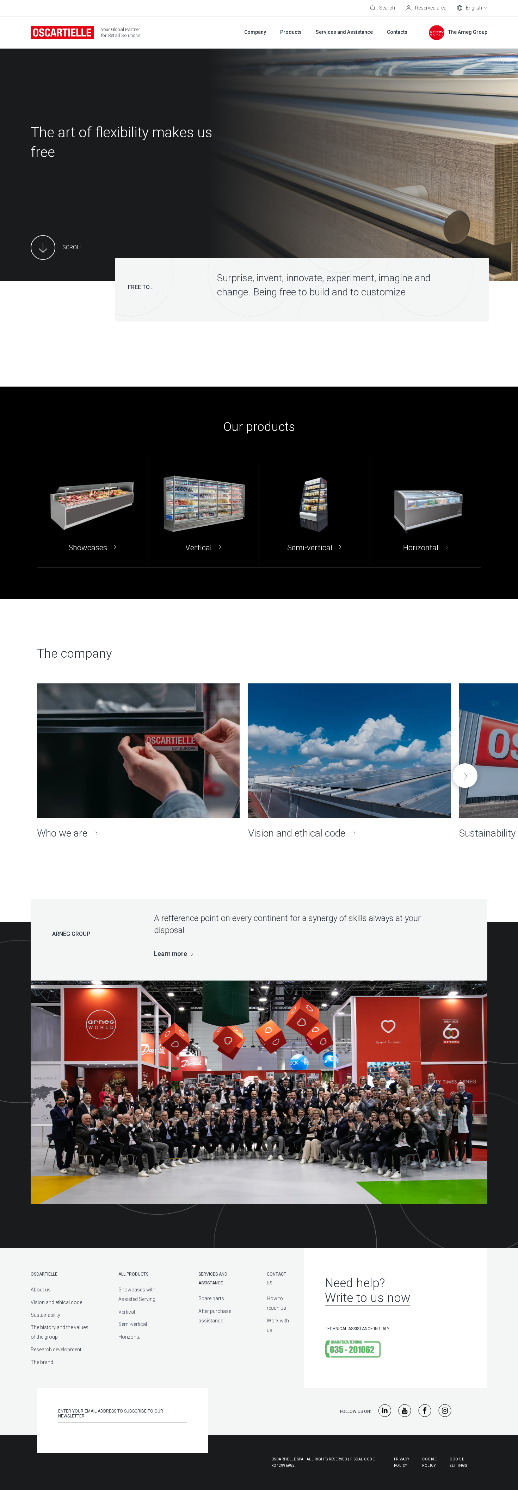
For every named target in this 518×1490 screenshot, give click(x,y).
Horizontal (130, 1337)
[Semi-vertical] (314, 512)
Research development (56, 1349)
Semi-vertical (132, 1324)
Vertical (126, 1312)
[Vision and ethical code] (349, 761)
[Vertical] (203, 512)
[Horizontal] (425, 512)
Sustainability (45, 1315)
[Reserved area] (426, 8)
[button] (465, 775)
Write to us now (367, 1298)
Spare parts (211, 1298)
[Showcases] (92, 512)
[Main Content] (56, 247)
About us (41, 1289)
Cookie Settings (458, 1462)
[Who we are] (138, 761)
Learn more (170, 953)
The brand (42, 1362)
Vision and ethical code (56, 1302)
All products (133, 1274)
